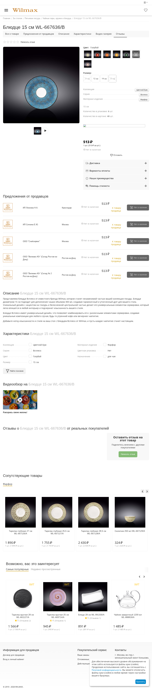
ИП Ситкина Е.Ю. (30, 224)
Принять (140, 681)
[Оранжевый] (107, 54)
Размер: (87, 73)
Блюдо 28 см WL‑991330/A (56, 614)
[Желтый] (116, 54)
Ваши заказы (83, 655)
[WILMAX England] (25, 10)
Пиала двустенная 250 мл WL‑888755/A (128, 615)
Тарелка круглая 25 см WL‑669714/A (23, 615)
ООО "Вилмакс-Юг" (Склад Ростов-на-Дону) (40, 258)
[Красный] (97, 54)
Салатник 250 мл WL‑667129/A (93, 531)
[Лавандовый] (87, 63)
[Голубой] (136, 54)
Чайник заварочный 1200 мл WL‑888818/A (93, 615)
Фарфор (143, 100)
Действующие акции (86, 664)
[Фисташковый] (87, 54)
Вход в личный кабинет (13, 659)
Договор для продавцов (13, 655)
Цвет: (86, 47)
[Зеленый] (126, 54)
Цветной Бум (141, 90)
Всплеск (144, 95)
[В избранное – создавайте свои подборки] (146, 10)
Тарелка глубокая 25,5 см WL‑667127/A (20, 532)
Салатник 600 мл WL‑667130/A (130, 531)
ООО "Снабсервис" (31, 241)
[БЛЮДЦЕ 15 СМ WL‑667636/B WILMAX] (41, 85)
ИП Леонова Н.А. (30, 208)
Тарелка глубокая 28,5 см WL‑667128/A (57, 532)
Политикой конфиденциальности (106, 670)
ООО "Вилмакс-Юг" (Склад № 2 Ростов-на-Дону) (37, 274)
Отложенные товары (86, 659)
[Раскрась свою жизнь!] (20, 399)
